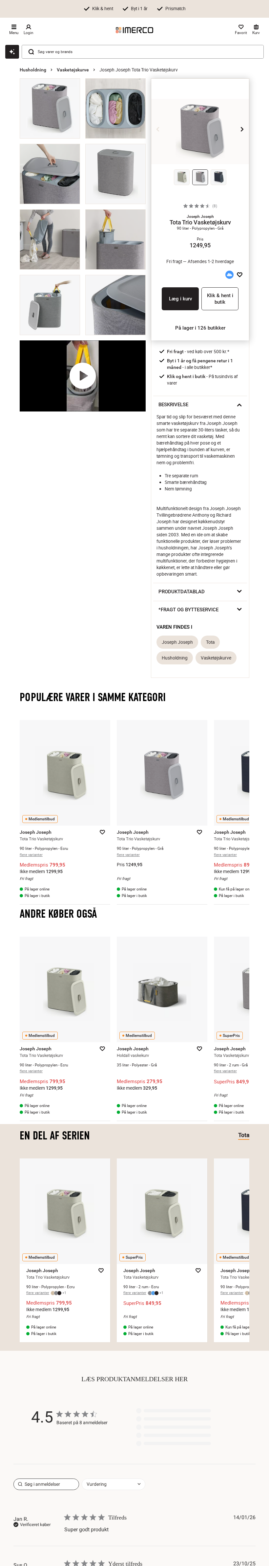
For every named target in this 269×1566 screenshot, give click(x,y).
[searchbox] (46, 1482)
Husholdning (33, 69)
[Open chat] (12, 52)
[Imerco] (134, 30)
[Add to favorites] (240, 274)
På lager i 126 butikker (200, 328)
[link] (173, 1445)
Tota (210, 642)
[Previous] (158, 129)
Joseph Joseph (177, 642)
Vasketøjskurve (73, 69)
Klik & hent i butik (220, 299)
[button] (200, 216)
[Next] (242, 129)
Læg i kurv (180, 299)
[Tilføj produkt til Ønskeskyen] (229, 275)
